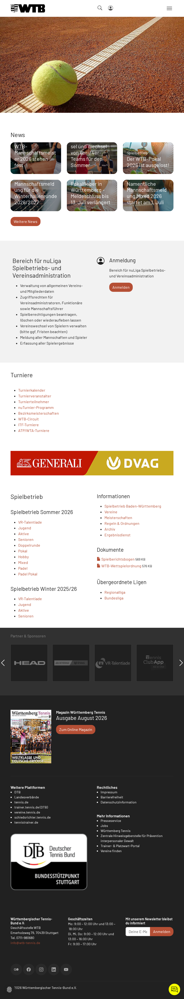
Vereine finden (111, 851)
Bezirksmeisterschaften (38, 413)
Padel (23, 568)
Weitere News (25, 221)
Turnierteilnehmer (33, 401)
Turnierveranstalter (34, 396)
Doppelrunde (29, 545)
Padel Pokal (27, 574)
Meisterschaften (118, 517)
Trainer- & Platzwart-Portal (120, 846)
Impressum (109, 792)
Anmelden (121, 287)
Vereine (110, 511)
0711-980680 (25, 938)
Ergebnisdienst (117, 534)
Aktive (23, 533)
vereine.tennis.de (27, 812)
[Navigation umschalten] (169, 8)
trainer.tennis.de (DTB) (31, 807)
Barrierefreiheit (112, 797)
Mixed (23, 562)
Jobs (104, 826)
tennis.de (21, 802)
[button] (9, 989)
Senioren (26, 539)
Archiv (109, 529)
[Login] (110, 8)
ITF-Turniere (28, 424)
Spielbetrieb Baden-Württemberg (132, 506)
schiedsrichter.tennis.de (32, 817)
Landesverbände (26, 797)
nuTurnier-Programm (36, 407)
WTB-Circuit (28, 419)
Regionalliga (114, 592)
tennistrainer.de (26, 822)
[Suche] (100, 8)
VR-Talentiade (30, 522)
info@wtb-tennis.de (25, 943)
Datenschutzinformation (119, 802)
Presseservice (111, 821)
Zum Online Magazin (75, 729)
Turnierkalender (31, 390)
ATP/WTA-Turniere (33, 430)
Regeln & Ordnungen (121, 523)
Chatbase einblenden (174, 989)
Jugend (24, 528)
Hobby (23, 556)
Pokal (22, 551)
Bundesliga (113, 598)
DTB (17, 792)
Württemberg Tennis (116, 831)
